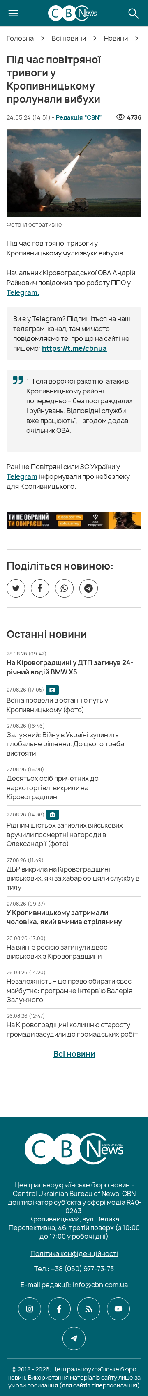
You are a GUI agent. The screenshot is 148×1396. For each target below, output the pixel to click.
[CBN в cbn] (88, 1308)
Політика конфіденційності (74, 1253)
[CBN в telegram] (74, 1338)
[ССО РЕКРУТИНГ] (74, 520)
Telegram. (23, 292)
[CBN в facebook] (59, 1308)
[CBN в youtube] (118, 1308)
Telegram (22, 476)
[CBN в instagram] (29, 1308)
